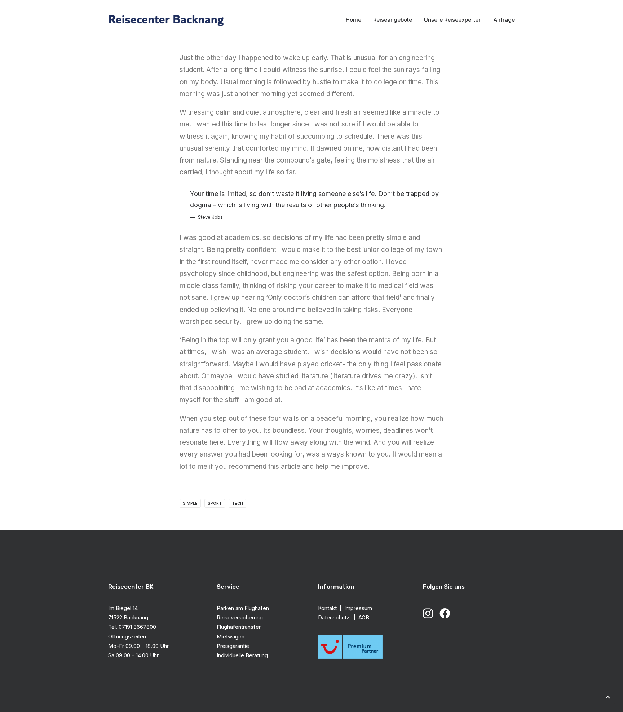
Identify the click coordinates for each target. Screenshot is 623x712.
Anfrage (504, 19)
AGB (363, 617)
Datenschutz (334, 617)
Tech (237, 503)
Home (353, 19)
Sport (215, 503)
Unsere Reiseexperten (453, 19)
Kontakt (327, 608)
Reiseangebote (392, 19)
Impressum (358, 608)
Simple (190, 503)
